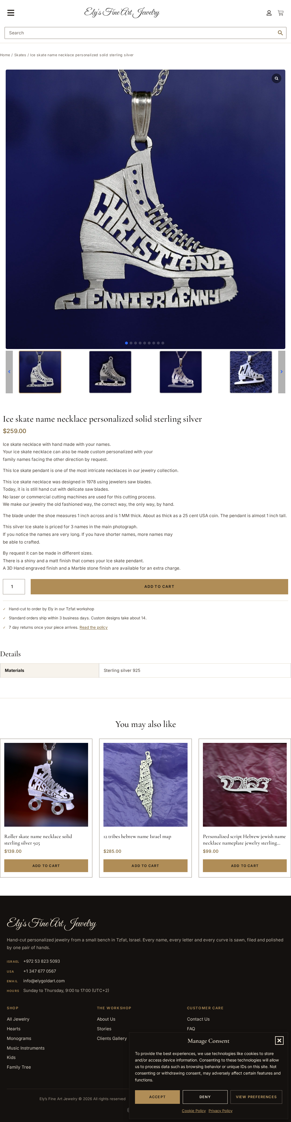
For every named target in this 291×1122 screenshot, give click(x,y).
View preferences (256, 1097)
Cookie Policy (194, 1110)
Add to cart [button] (46, 866)
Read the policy (94, 627)
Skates (20, 55)
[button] (279, 1040)
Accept (157, 1097)
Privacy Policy (220, 1110)
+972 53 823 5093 (41, 961)
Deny (205, 1097)
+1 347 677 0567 (39, 971)
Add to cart (159, 586)
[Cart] (278, 13)
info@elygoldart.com (44, 980)
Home (5, 55)
